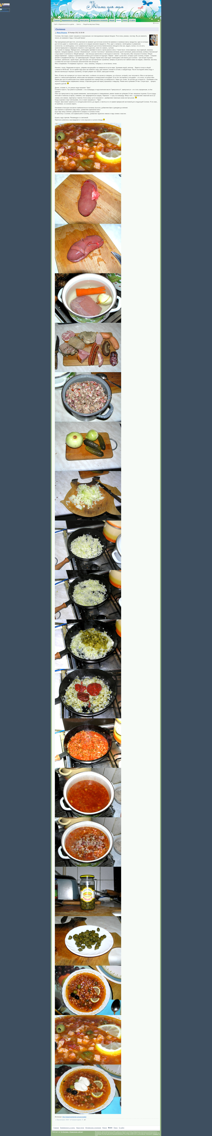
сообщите (155, 1134)
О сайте (121, 1128)
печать (157, 23)
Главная (56, 1128)
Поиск (116, 1128)
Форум (104, 1128)
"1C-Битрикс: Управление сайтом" (71, 1132)
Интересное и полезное (93, 1128)
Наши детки (80, 1128)
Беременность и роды (67, 1128)
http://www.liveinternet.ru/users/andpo (74, 1117)
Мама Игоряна (62, 32)
